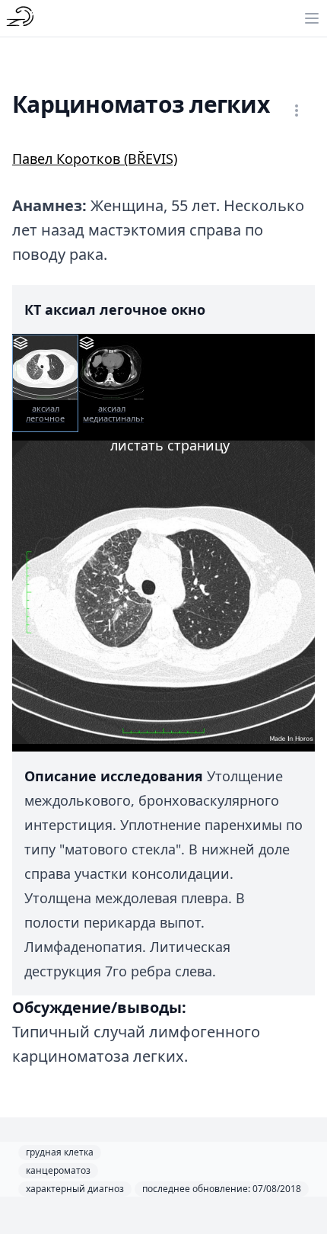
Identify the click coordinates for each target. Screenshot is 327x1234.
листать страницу (170, 445)
